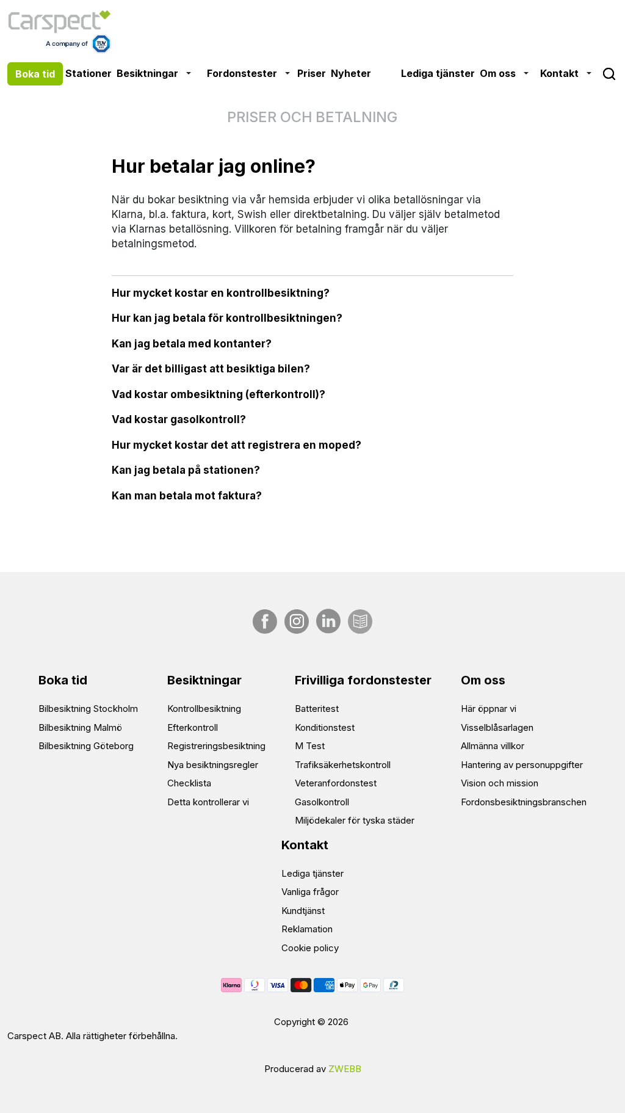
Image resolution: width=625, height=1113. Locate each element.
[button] (189, 73)
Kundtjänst (303, 910)
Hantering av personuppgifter (522, 764)
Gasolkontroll (322, 802)
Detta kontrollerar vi (208, 802)
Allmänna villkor (492, 746)
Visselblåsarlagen (497, 727)
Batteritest (317, 708)
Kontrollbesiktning (204, 708)
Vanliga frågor (310, 891)
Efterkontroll (192, 727)
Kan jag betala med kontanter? (192, 344)
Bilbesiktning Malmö (80, 727)
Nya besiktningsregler (212, 764)
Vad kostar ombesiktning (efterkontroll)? (218, 394)
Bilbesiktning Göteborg (86, 746)
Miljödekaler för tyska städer (354, 820)
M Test (310, 746)
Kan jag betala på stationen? (186, 470)
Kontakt (559, 73)
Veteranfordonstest (336, 783)
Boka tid (35, 74)
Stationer (88, 73)
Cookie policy (310, 948)
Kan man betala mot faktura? (187, 496)
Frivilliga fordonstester (363, 680)
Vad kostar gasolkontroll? (179, 419)
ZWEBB (344, 1069)
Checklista (189, 783)
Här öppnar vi (488, 708)
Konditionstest (325, 727)
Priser (311, 73)
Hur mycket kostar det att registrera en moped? (236, 445)
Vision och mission (499, 783)
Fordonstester (242, 73)
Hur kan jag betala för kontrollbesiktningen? (227, 318)
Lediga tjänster (438, 73)
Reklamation (307, 929)
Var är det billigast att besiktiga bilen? (211, 369)
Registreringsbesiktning (216, 746)
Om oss (498, 73)
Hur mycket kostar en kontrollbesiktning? (221, 293)
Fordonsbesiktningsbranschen (524, 802)
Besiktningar (147, 73)
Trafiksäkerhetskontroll (343, 764)
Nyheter (351, 73)
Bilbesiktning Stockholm (88, 708)
